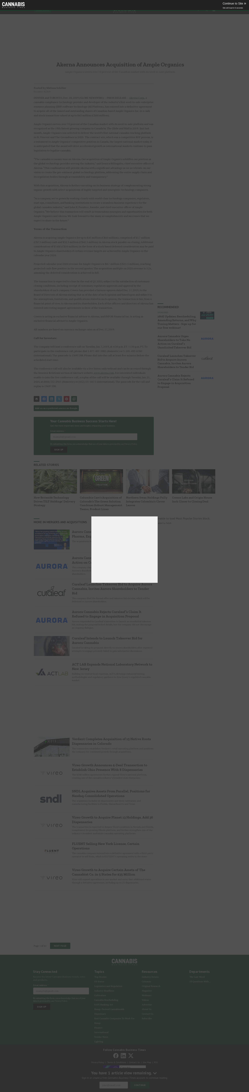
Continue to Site (234, 3)
